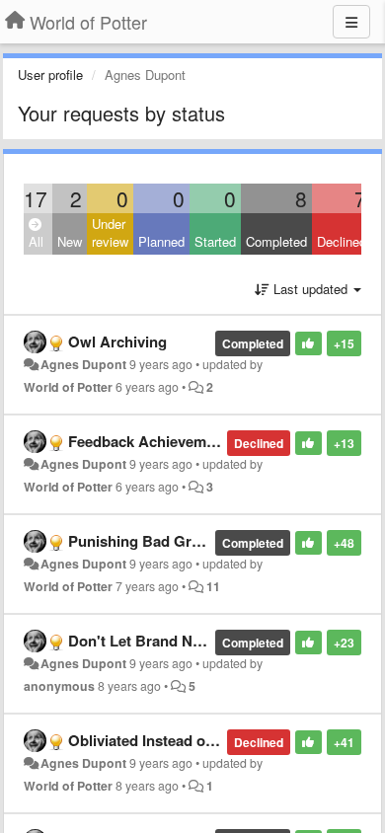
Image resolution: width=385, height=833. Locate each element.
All (36, 241)
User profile (50, 74)
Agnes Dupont (83, 364)
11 (213, 586)
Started (215, 241)
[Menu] (351, 21)
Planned (161, 241)
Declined (341, 241)
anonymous (59, 686)
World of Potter (68, 387)
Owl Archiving (117, 341)
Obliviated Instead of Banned (168, 740)
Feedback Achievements (152, 441)
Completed (276, 241)
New (69, 241)
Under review (110, 233)
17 (35, 198)
